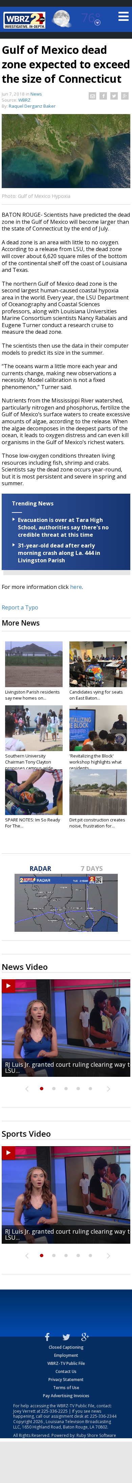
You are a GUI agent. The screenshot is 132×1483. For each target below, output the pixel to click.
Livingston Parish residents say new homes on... (32, 695)
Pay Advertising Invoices (66, 1396)
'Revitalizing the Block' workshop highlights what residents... (95, 762)
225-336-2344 (103, 1416)
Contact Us (66, 1371)
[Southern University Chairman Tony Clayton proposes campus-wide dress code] (34, 728)
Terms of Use (66, 1387)
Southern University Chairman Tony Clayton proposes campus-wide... (30, 762)
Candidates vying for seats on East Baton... (96, 695)
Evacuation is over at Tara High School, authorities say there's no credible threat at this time (63, 527)
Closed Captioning (66, 1347)
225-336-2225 (54, 1411)
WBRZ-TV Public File (66, 1363)
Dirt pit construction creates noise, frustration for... (97, 823)
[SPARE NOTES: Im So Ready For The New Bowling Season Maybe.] (34, 792)
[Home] (25, 20)
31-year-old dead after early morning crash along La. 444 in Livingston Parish (59, 553)
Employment (66, 1355)
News (36, 94)
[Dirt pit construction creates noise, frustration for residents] (98, 792)
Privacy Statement (66, 1379)
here (76, 587)
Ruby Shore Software (96, 1435)
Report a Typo (20, 607)
